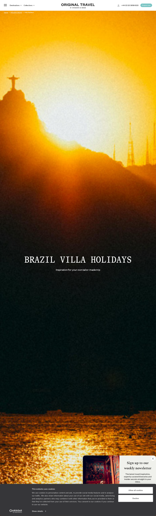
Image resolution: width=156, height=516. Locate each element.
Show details (37, 511)
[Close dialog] (153, 458)
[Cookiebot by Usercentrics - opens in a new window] (15, 511)
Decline (135, 498)
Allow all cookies (135, 490)
